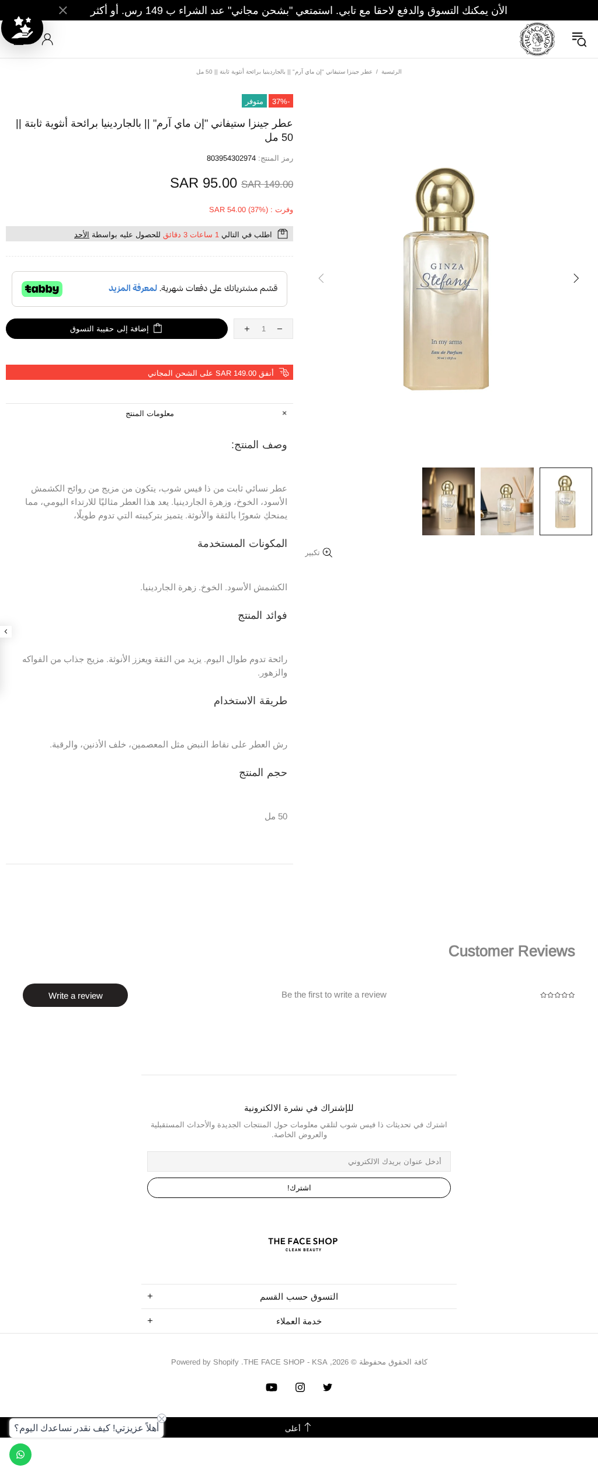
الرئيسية (391, 71)
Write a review (75, 995)
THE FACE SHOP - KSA (537, 39)
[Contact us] (20, 1454)
